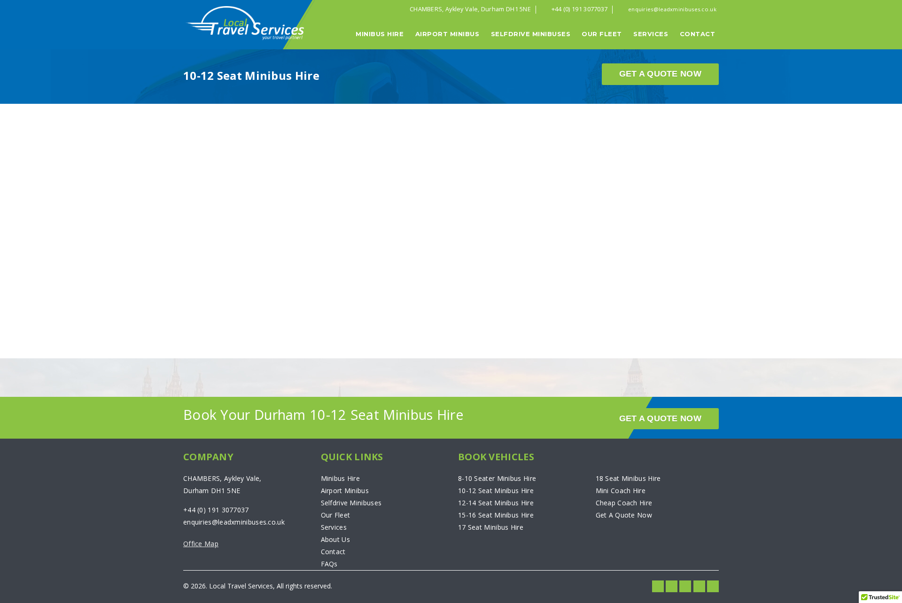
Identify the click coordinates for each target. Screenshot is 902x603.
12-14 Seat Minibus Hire (496, 502)
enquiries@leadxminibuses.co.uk (672, 9)
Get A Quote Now (660, 73)
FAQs (329, 563)
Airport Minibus (447, 34)
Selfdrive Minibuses (531, 34)
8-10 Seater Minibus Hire (497, 478)
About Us (335, 539)
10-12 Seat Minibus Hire (496, 490)
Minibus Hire (380, 34)
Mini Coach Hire (621, 490)
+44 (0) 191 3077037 (580, 9)
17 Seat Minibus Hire (490, 527)
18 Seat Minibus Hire (628, 478)
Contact (697, 34)
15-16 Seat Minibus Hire (496, 514)
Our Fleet (602, 34)
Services (650, 34)
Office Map (200, 543)
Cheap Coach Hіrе (624, 502)
